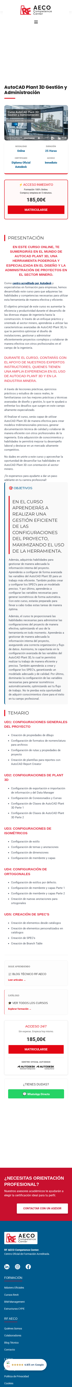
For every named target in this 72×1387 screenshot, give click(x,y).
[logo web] (36, 10)
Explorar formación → (19, 1008)
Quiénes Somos (13, 1328)
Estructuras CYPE (14, 1308)
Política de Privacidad (16, 1376)
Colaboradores (12, 1335)
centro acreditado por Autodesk (32, 283)
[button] (36, 22)
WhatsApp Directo (36, 1094)
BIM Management (14, 1301)
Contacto (9, 1349)
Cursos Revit (11, 1294)
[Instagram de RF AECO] (17, 1265)
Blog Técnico (11, 1342)
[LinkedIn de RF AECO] (6, 1265)
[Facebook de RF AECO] (28, 1265)
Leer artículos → (17, 980)
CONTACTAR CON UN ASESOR (42, 1208)
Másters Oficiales (14, 1287)
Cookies (8, 1383)
